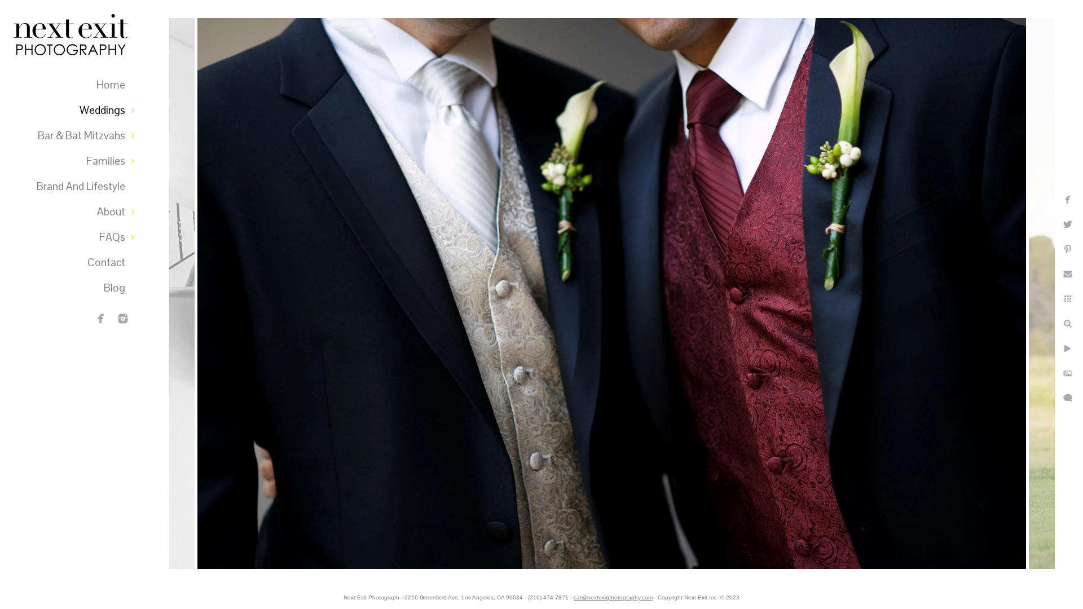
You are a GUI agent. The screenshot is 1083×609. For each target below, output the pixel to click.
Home (110, 85)
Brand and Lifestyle (81, 186)
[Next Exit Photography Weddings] (123, 318)
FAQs (112, 237)
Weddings (102, 110)
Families (105, 161)
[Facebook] (101, 318)
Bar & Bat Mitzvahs (81, 136)
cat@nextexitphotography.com (613, 597)
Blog (114, 288)
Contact (106, 262)
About (111, 212)
